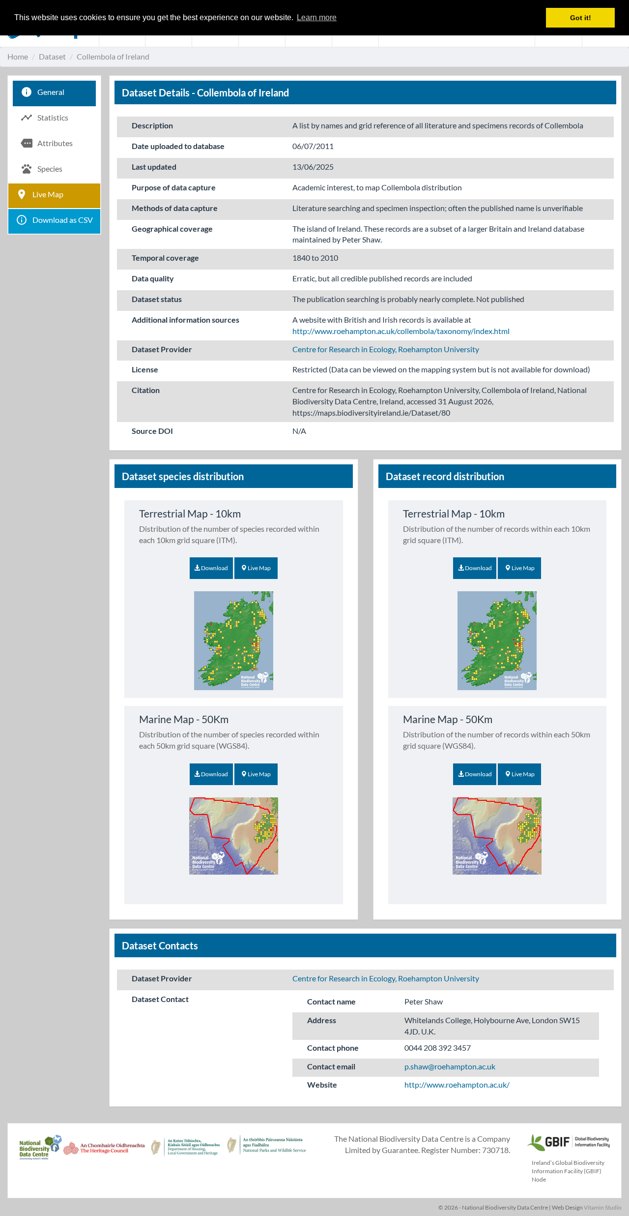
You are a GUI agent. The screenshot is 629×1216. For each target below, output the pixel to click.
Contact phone (333, 1047)
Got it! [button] (580, 18)
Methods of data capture (175, 208)
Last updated (154, 166)
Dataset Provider (162, 349)
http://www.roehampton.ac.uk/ (457, 1084)
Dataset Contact (160, 998)
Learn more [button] (317, 17)
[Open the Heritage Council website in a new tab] (103, 1152)
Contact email (331, 1066)
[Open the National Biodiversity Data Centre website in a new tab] (40, 1152)
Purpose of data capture (174, 187)
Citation (146, 390)
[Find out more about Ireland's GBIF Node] (568, 1141)
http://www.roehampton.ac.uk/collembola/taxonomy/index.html (401, 330)
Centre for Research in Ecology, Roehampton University (385, 349)
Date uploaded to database (178, 146)
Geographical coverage (172, 228)
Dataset (52, 56)
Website (322, 1084)
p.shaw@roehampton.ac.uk (449, 1066)
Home (17, 56)
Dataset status (157, 299)
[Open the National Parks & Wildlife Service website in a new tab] (266, 1152)
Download (214, 568)
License (145, 369)
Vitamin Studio (603, 1207)
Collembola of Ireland (113, 56)
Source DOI (152, 430)
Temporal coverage (165, 257)
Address (321, 1020)
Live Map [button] (259, 568)
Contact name (331, 1001)
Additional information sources (185, 319)
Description (152, 125)
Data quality (153, 278)
